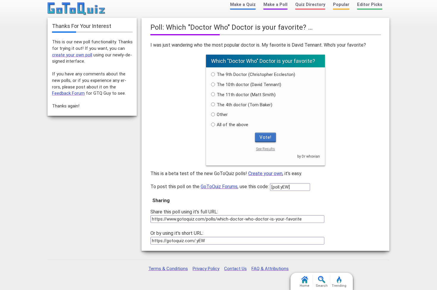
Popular (341, 4)
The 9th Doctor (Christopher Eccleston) (256, 74)
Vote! (265, 137)
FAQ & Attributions (270, 268)
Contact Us (235, 268)
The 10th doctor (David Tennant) (249, 84)
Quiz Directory (310, 4)
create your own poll (72, 55)
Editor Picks (369, 4)
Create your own (265, 173)
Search (322, 286)
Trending (339, 286)
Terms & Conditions (168, 268)
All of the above (232, 124)
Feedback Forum (68, 93)
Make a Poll (275, 4)
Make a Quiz (243, 4)
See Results (265, 149)
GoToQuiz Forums (219, 186)
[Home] (77, 8)
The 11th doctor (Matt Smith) (246, 94)
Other (222, 114)
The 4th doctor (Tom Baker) (244, 104)
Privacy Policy (206, 268)
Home (304, 286)
